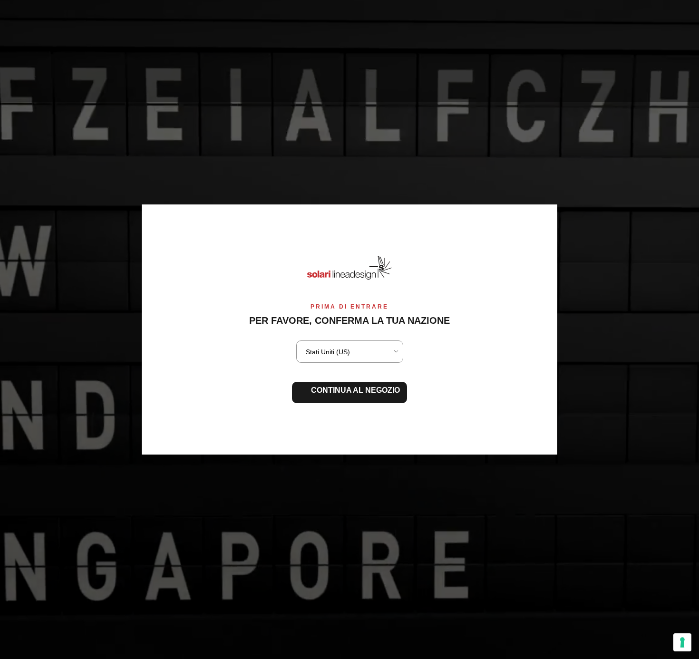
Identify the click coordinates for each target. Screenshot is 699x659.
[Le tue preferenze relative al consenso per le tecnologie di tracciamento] (682, 642)
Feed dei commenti (32, 88)
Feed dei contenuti (31, 79)
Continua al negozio (355, 390)
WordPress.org (25, 98)
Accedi (11, 70)
